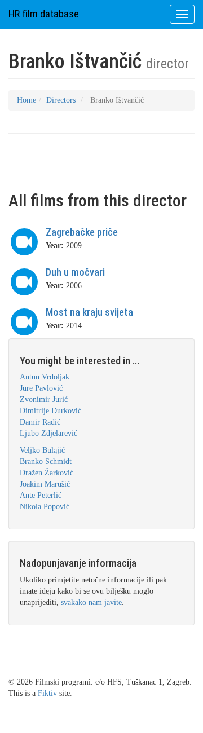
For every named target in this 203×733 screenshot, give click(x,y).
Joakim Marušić (45, 484)
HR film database (43, 14)
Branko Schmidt (46, 461)
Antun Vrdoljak (44, 377)
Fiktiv (47, 693)
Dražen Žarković (46, 473)
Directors (61, 100)
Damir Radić (40, 422)
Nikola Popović (44, 506)
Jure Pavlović (41, 388)
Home (26, 100)
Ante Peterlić (40, 495)
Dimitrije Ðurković (50, 411)
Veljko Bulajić (42, 450)
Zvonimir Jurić (44, 399)
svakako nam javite (91, 602)
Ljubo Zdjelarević (48, 433)
